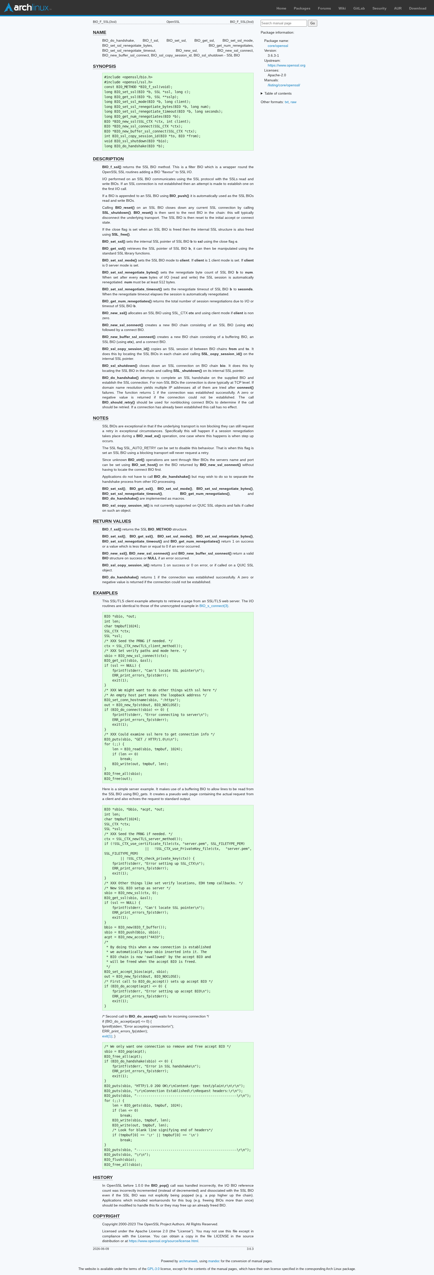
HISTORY (103, 1177)
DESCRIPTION (108, 158)
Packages (302, 8)
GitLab (359, 8)
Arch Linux (27, 8)
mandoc (214, 1261)
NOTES (100, 418)
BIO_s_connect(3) (213, 606)
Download (417, 8)
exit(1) (107, 1036)
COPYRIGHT (106, 1216)
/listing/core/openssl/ (284, 85)
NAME (99, 32)
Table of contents (278, 93)
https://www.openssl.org (286, 65)
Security (379, 8)
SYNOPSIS (104, 66)
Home (281, 8)
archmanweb (188, 1261)
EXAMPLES (105, 592)
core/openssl (278, 46)
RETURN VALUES (112, 521)
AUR (398, 8)
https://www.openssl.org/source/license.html (163, 1241)
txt (287, 102)
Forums (324, 8)
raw (293, 102)
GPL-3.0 (153, 1269)
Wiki (342, 8)
